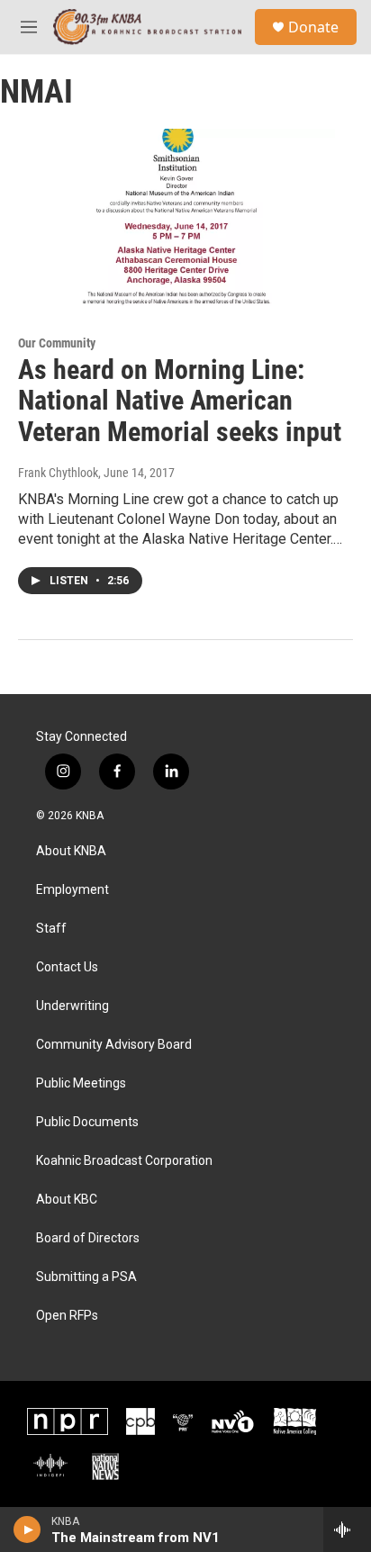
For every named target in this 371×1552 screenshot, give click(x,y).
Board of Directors (88, 1238)
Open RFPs (67, 1315)
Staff (51, 928)
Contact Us (67, 967)
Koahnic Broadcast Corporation (124, 1161)
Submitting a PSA (86, 1277)
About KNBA (71, 851)
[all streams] (347, 1529)
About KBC (66, 1199)
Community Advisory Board (114, 1044)
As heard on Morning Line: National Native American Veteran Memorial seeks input (179, 401)
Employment (72, 890)
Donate (313, 27)
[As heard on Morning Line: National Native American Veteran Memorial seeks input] (176, 217)
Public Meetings (81, 1083)
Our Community (56, 343)
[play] (27, 1529)
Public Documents (87, 1122)
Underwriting (72, 1006)
